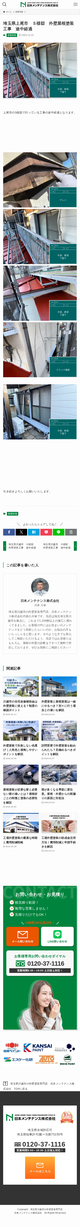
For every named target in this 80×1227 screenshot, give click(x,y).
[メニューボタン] (75, 4)
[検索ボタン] (4, 4)
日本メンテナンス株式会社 (40, 601)
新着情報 (12, 35)
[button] (9, 532)
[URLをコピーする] (71, 532)
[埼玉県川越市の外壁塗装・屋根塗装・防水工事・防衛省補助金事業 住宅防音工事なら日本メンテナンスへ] (40, 4)
